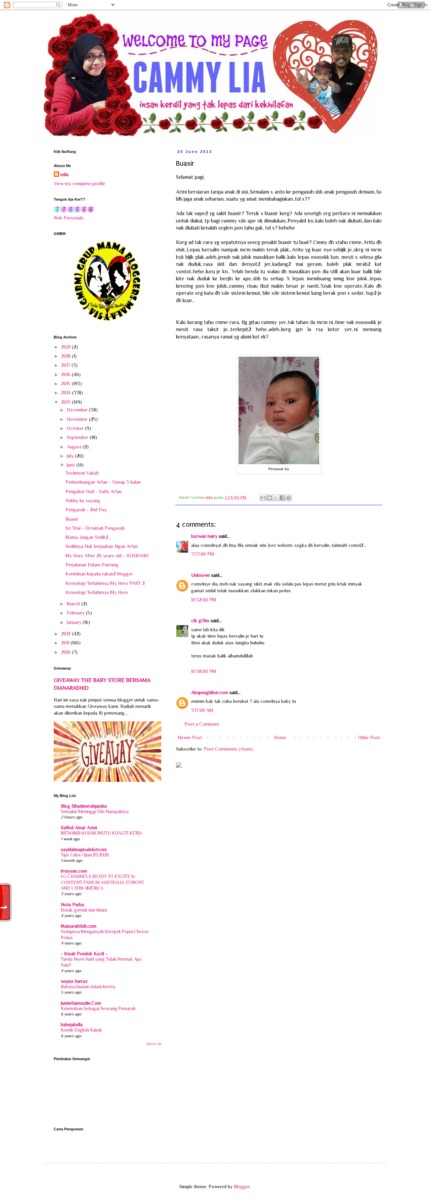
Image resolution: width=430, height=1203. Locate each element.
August (75, 446)
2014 (66, 392)
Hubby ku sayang (83, 500)
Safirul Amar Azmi (79, 827)
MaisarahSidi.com (78, 926)
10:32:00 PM (203, 599)
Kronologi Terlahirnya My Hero (97, 592)
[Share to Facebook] (282, 497)
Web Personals (69, 217)
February (76, 612)
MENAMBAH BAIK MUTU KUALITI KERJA (101, 833)
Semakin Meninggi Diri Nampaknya (95, 811)
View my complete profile (79, 183)
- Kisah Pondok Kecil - (84, 953)
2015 (66, 383)
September (78, 437)
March (74, 603)
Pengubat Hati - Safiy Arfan (94, 491)
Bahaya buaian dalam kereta (88, 986)
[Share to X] (275, 497)
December (78, 409)
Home (280, 737)
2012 (66, 633)
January (75, 622)
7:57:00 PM (202, 554)
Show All (153, 1044)
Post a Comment (201, 724)
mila (64, 174)
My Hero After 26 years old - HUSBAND (107, 555)
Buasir (72, 519)
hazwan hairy (204, 536)
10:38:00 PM (203, 671)
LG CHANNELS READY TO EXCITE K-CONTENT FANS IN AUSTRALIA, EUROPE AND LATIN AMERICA (102, 882)
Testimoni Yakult (82, 473)
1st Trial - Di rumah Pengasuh (95, 528)
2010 (66, 652)
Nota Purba (72, 904)
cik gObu (200, 620)
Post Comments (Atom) (228, 749)
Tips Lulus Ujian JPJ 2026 (85, 854)
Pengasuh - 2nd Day (86, 509)
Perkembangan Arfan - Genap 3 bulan (103, 482)
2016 (66, 374)
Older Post (369, 737)
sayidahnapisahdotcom (84, 849)
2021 (66, 347)
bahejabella (72, 1024)
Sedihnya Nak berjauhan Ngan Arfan (102, 546)
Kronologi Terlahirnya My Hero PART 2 (105, 583)
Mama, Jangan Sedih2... (88, 537)
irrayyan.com (74, 871)
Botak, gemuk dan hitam (84, 910)
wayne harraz (74, 981)
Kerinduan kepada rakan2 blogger (99, 573)
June (71, 465)
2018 (66, 356)
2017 (66, 365)
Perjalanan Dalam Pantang (92, 564)
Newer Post (190, 737)
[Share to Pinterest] (288, 497)
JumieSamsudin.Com (81, 1003)
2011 (66, 642)
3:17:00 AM (202, 710)
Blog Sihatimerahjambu (84, 806)
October (76, 428)
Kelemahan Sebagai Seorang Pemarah (98, 1008)
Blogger (242, 1186)
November (78, 419)
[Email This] (263, 497)
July (71, 455)
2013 (66, 402)
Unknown (200, 575)
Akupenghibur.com (209, 692)
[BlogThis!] (269, 497)
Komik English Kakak (81, 1030)
